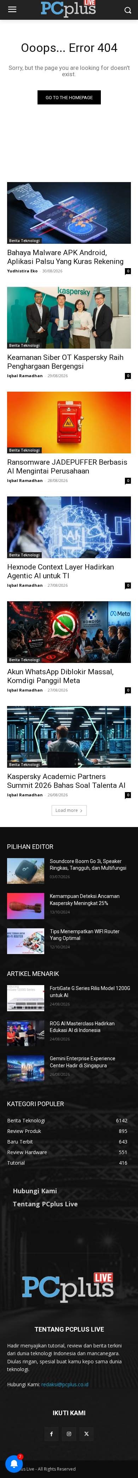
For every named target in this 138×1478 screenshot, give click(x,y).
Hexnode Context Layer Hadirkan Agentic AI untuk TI (60, 571)
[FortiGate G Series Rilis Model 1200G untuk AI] (25, 998)
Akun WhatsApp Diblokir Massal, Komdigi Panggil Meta (60, 676)
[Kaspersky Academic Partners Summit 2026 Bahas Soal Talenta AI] (69, 737)
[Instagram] (69, 1434)
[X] (86, 1434)
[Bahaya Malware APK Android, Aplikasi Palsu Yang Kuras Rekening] (69, 213)
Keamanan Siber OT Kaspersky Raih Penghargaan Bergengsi (65, 361)
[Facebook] (51, 1434)
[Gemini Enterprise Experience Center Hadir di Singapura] (25, 1068)
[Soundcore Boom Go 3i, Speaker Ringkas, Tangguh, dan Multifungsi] (25, 871)
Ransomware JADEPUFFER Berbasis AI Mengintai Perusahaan (67, 466)
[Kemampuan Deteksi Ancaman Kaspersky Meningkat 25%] (25, 906)
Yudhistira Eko (22, 270)
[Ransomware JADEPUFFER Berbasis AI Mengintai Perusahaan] (69, 422)
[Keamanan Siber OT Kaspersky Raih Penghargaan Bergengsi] (69, 318)
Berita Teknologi (24, 240)
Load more (67, 810)
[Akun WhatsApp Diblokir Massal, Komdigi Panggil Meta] (69, 632)
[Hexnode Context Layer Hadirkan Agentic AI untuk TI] (69, 527)
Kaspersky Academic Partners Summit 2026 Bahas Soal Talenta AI (66, 781)
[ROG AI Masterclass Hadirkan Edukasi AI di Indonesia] (25, 1033)
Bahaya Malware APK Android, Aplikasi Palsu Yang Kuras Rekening (65, 257)
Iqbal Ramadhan (25, 375)
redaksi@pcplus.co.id (64, 1384)
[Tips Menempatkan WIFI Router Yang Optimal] (25, 941)
